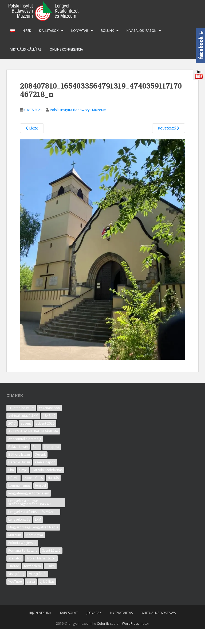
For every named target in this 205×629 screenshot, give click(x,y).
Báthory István (19, 454)
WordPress (130, 623)
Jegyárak (94, 613)
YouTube (15, 581)
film (11, 470)
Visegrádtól (37, 573)
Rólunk (107, 30)
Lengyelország (19, 519)
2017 (12, 423)
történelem (32, 566)
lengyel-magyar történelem (28, 493)
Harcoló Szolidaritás (47, 470)
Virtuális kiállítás (26, 49)
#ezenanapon (49, 408)
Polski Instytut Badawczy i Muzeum (78, 109)
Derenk (40, 454)
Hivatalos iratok (141, 30)
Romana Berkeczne (22, 550)
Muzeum (14, 535)
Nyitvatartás (121, 613)
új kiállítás (47, 581)
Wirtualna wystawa (158, 613)
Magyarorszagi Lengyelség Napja (33, 527)
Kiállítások (48, 30)
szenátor (15, 558)
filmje (23, 470)
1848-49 (49, 415)
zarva (31, 581)
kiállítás (53, 477)
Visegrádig (16, 573)
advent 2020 (45, 423)
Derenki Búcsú (19, 462)
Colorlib (103, 623)
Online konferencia (66, 49)
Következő (167, 128)
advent (26, 423)
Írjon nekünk (40, 613)
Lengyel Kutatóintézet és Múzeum (33, 511)
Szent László (51, 550)
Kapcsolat (69, 613)
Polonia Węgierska (22, 542)
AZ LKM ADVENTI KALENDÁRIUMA (33, 431)
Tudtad (13, 566)
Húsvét (13, 477)
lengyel (40, 485)
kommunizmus (19, 485)
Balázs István (18, 446)
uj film (50, 566)
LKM (38, 519)
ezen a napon (45, 462)
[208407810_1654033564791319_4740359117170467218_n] (102, 249)
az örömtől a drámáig (24, 439)
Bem (36, 446)
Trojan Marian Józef (41, 558)
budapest (51, 446)
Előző (33, 128)
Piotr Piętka (34, 535)
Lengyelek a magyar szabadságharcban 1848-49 (29, 502)
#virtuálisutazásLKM (23, 415)
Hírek (27, 30)
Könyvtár (79, 30)
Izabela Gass (33, 477)
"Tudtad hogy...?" (21, 408)
